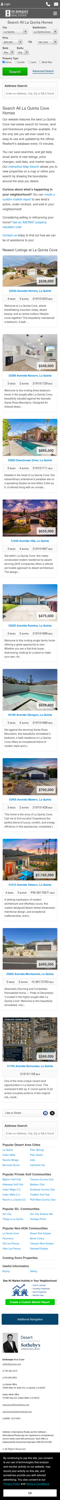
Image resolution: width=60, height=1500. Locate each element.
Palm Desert (36, 1155)
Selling (33, 1271)
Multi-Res (46, 62)
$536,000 (46, 280)
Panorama (8, 1238)
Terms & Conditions (37, 1484)
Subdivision (39, 27)
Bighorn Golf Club (11, 1179)
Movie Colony (37, 1238)
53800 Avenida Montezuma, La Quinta (30, 974)
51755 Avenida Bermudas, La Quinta (30, 1066)
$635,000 (46, 530)
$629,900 (46, 704)
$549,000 (46, 365)
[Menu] (55, 13)
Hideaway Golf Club (12, 1184)
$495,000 (46, 964)
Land (33, 62)
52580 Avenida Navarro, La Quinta (30, 375)
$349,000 (46, 1056)
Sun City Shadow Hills (41, 1214)
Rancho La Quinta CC (14, 1199)
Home (8, 62)
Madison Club (37, 1184)
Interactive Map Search (23, 166)
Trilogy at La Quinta (12, 1219)
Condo (21, 62)
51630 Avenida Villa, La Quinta (30, 541)
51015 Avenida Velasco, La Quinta (30, 885)
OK (30, 1493)
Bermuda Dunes (11, 1165)
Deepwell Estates (39, 1248)
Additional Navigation (30, 1319)
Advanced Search (43, 71)
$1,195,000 (45, 874)
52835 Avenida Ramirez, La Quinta (30, 625)
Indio (32, 1160)
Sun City (6, 1214)
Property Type (10, 58)
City (4, 27)
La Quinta (7, 1149)
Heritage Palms (38, 1219)
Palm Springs (37, 1149)
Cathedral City (37, 1165)
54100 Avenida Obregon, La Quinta (30, 715)
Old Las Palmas (10, 1243)
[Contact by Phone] (48, 4)
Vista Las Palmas (11, 1248)
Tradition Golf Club (40, 1194)
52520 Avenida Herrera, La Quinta (30, 291)
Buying (6, 1271)
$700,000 (46, 789)
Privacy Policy (11, 1484)
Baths (20, 48)
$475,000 (46, 615)
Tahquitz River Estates (42, 1243)
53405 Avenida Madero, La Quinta (30, 799)
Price (5, 37)
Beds (5, 48)
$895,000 (46, 450)
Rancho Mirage (10, 1160)
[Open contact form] (56, 4)
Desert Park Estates (40, 1233)
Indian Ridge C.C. (11, 1189)
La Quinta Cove (10, 1233)
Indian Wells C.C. (11, 1194)
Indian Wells (8, 1155)
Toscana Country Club (42, 1179)
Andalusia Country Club (42, 1189)
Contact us (9, 235)
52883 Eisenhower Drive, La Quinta (30, 460)
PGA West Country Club (42, 1199)
